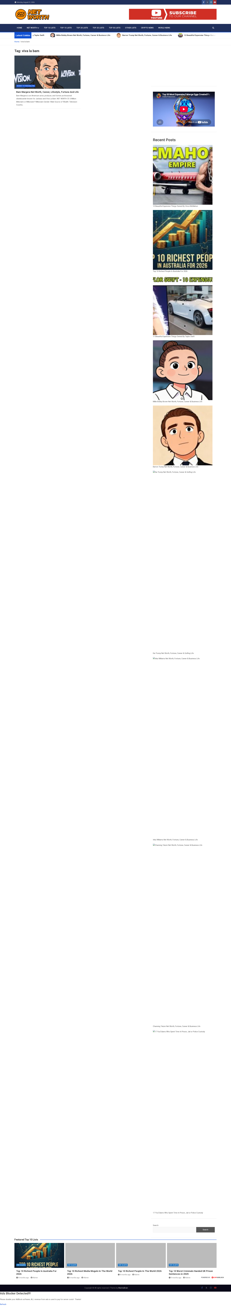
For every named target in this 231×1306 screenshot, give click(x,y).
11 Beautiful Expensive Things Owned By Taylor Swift (174, 336)
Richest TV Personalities (26, 86)
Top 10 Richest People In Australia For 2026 (170, 271)
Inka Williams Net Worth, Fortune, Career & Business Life (175, 840)
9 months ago (176, 1278)
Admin (35, 1278)
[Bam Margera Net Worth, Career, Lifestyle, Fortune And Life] (47, 72)
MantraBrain (123, 1288)
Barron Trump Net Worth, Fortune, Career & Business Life (175, 467)
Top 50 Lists (114, 28)
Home (19, 28)
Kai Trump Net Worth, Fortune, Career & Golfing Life (173, 653)
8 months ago (23, 1278)
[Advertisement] (184, 67)
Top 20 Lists (82, 28)
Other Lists (130, 28)
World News (164, 28)
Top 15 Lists (66, 28)
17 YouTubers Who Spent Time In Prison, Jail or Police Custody (178, 1213)
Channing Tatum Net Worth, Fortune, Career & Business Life (176, 1026)
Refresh (3, 1304)
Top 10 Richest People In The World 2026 (140, 1271)
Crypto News (147, 28)
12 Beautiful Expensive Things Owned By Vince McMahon (175, 206)
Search (155, 1225)
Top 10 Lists (49, 28)
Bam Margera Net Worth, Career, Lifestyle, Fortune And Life (47, 92)
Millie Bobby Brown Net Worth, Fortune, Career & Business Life (177, 401)
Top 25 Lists (98, 28)
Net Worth (32, 28)
